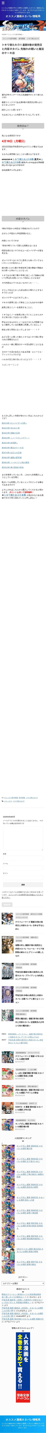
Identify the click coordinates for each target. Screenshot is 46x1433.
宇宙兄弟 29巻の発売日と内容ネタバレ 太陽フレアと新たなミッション (29, 998)
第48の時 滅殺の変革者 (12, 457)
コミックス (8, 801)
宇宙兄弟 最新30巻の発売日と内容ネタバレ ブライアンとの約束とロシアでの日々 (29, 975)
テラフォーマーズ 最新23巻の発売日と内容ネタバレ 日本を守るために (29, 925)
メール (5, 863)
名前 (4, 854)
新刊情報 (22, 798)
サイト (5, 873)
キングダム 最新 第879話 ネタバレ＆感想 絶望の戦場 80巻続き (30, 1226)
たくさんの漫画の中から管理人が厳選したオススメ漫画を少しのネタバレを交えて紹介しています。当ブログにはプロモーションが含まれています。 (23, 1426)
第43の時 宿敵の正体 (11, 433)
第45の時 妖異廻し (10, 443)
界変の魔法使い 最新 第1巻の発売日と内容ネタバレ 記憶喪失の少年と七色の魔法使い (29, 1022)
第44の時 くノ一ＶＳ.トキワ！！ (16, 438)
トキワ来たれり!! (32, 798)
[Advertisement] (23, 192)
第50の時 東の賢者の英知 (13, 467)
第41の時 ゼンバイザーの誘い (14, 423)
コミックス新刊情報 (11, 798)
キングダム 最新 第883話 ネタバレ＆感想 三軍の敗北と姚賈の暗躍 (30, 1174)
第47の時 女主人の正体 (12, 452)
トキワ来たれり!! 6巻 (23, 159)
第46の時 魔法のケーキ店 (13, 448)
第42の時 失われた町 (11, 428)
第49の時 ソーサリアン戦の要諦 (15, 462)
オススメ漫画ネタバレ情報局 (23, 16)
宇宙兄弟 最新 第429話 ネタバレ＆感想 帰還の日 (23, 1319)
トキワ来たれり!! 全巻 (15, 495)
